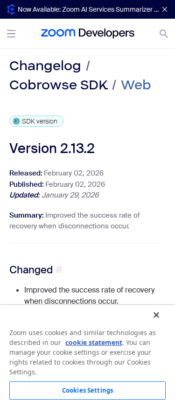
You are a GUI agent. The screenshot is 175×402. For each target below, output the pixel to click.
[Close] (156, 315)
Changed (31, 270)
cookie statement (93, 342)
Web (136, 84)
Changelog (45, 65)
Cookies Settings (87, 390)
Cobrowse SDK (58, 84)
